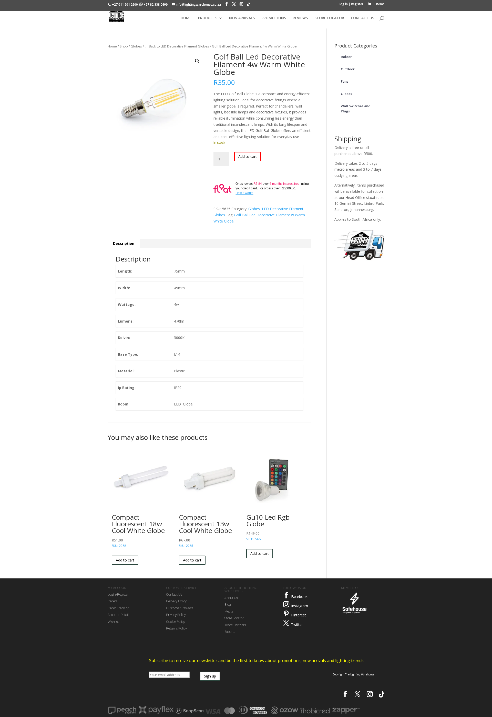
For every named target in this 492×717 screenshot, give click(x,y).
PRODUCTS (207, 18)
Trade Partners (235, 625)
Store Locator (234, 618)
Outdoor (348, 69)
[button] (197, 61)
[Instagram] (241, 5)
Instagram (299, 605)
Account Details (119, 615)
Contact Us (174, 594)
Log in (343, 4)
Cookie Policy (175, 622)
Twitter (297, 624)
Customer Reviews (179, 608)
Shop (124, 46)
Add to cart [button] (125, 560)
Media (228, 611)
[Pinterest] (286, 614)
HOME (186, 18)
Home (112, 46)
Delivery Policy (176, 601)
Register (357, 4)
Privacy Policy (176, 615)
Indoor (346, 56)
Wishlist (113, 622)
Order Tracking (118, 608)
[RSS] (248, 6)
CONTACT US (362, 18)
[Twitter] (286, 623)
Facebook (299, 596)
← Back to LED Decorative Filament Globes (177, 46)
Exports (229, 632)
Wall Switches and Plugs (356, 108)
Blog (227, 604)
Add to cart (247, 156)
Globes (136, 46)
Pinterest (298, 615)
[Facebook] (226, 5)
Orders (112, 601)
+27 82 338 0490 (155, 4)
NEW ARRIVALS (242, 18)
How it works (244, 193)
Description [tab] (123, 243)
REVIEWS (300, 18)
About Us (231, 598)
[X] (234, 5)
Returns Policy (176, 628)
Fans (344, 81)
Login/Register (118, 594)
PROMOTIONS (273, 18)
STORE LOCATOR (329, 18)
